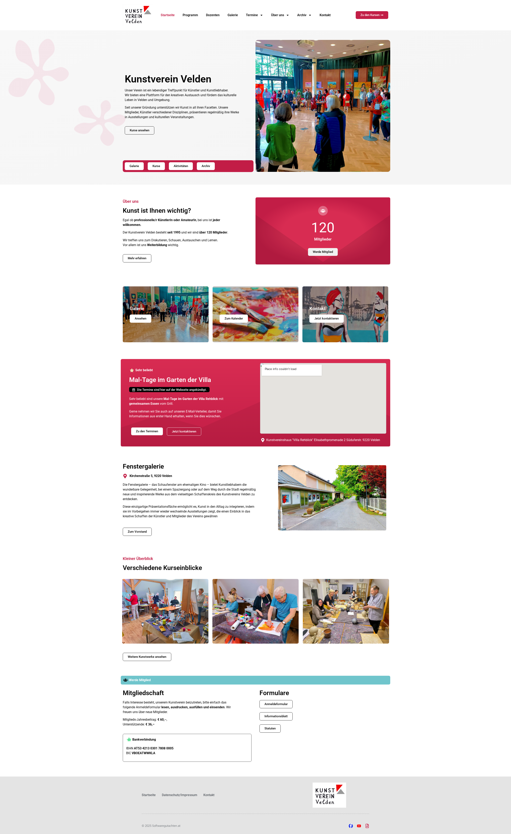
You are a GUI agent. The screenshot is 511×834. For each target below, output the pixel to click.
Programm (190, 15)
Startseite (168, 15)
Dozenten (213, 15)
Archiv (301, 15)
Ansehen (140, 318)
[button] (169, 389)
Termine (252, 15)
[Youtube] (359, 826)
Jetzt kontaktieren (326, 318)
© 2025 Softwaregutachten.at (161, 826)
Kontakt (325, 15)
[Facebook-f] (351, 826)
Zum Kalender (234, 318)
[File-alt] (367, 826)
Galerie (233, 15)
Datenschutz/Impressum (179, 795)
